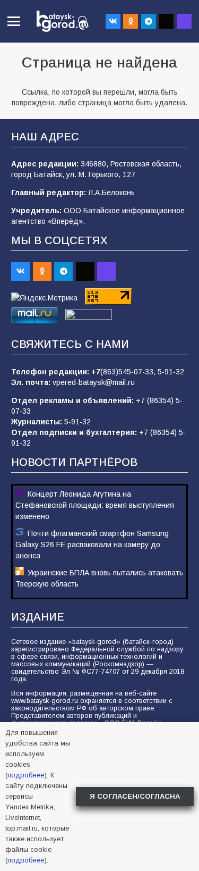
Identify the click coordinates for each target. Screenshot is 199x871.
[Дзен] (166, 21)
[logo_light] (62, 21)
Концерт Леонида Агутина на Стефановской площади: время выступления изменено (94, 505)
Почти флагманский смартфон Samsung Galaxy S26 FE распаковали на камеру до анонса (92, 544)
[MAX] (184, 21)
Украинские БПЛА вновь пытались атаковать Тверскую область (99, 578)
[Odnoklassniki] (130, 21)
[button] (14, 21)
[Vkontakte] (113, 21)
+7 (95, 371)
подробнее (25, 775)
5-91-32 (171, 371)
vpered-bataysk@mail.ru (94, 382)
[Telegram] (148, 21)
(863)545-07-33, (129, 371)
